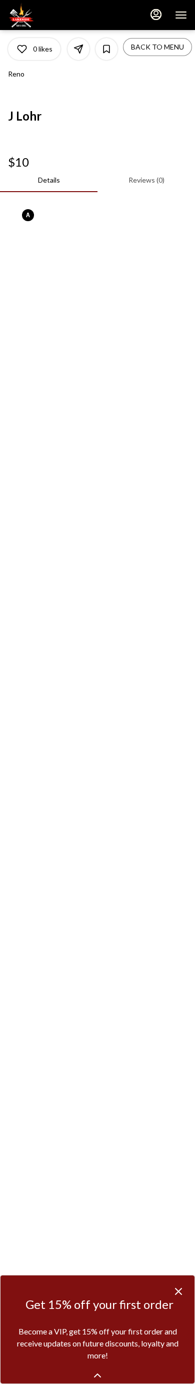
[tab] (49, 180)
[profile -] (156, 15)
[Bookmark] (107, 49)
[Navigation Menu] (181, 15)
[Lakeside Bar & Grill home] (53, 15)
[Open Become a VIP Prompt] (98, 1375)
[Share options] (79, 49)
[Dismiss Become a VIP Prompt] (178, 1291)
